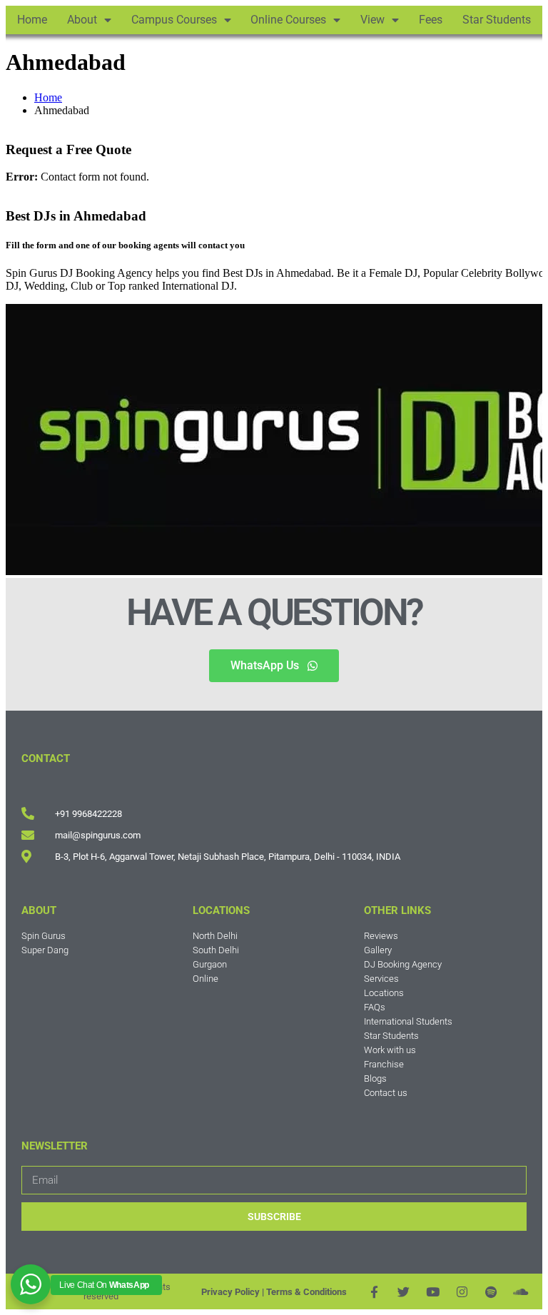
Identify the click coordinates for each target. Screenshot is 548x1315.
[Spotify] (491, 1292)
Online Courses (288, 19)
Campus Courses (174, 19)
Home (32, 19)
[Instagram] (462, 1292)
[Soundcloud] (520, 1292)
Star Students (496, 19)
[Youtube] (433, 1292)
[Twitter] (403, 1292)
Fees (430, 19)
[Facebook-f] (374, 1292)
